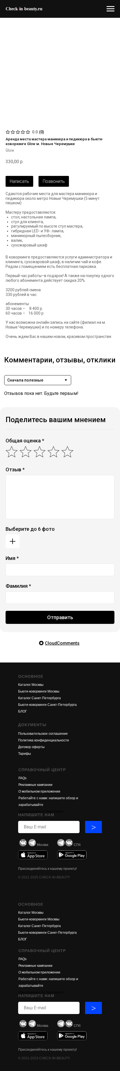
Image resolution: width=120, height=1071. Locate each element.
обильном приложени (41, 791)
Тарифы (24, 754)
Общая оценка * (25, 441)
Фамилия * (18, 586)
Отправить (60, 617)
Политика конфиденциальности (43, 740)
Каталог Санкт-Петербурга (39, 698)
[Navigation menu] (110, 9)
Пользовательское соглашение (43, 734)
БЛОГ (22, 711)
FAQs (22, 778)
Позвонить (54, 181)
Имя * (12, 558)
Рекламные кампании (35, 785)
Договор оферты (31, 747)
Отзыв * (15, 469)
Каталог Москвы (31, 685)
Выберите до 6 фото (30, 529)
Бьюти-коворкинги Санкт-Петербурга (47, 705)
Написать (19, 181)
